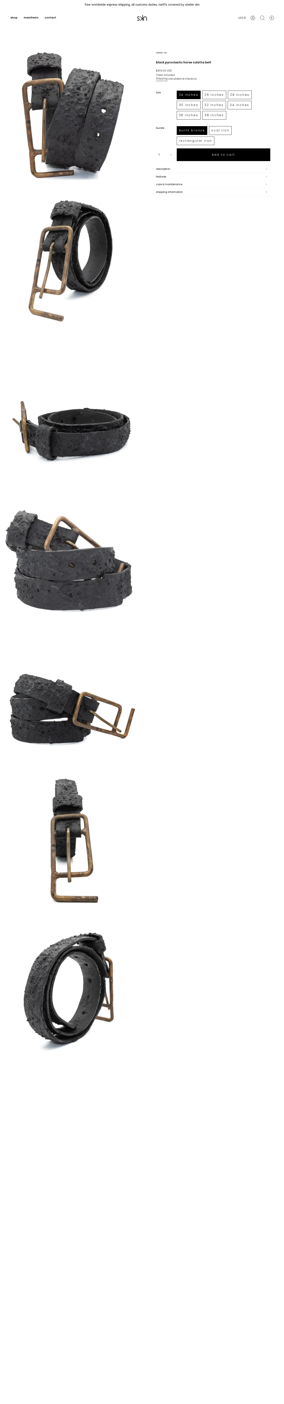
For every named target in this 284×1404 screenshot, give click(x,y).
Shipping (162, 78)
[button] (14, 18)
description (163, 169)
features (161, 176)
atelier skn (161, 52)
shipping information (169, 192)
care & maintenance (169, 184)
